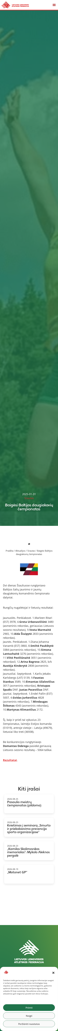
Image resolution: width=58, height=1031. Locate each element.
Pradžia (9, 550)
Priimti (29, 1007)
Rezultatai (10, 760)
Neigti (29, 1015)
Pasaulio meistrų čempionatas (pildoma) (24, 803)
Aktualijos (20, 550)
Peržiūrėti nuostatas (29, 1023)
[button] (53, 972)
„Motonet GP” (17, 872)
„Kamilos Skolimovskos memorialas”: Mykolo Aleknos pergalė (28, 852)
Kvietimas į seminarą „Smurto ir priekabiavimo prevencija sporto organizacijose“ (29, 828)
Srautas (31, 550)
